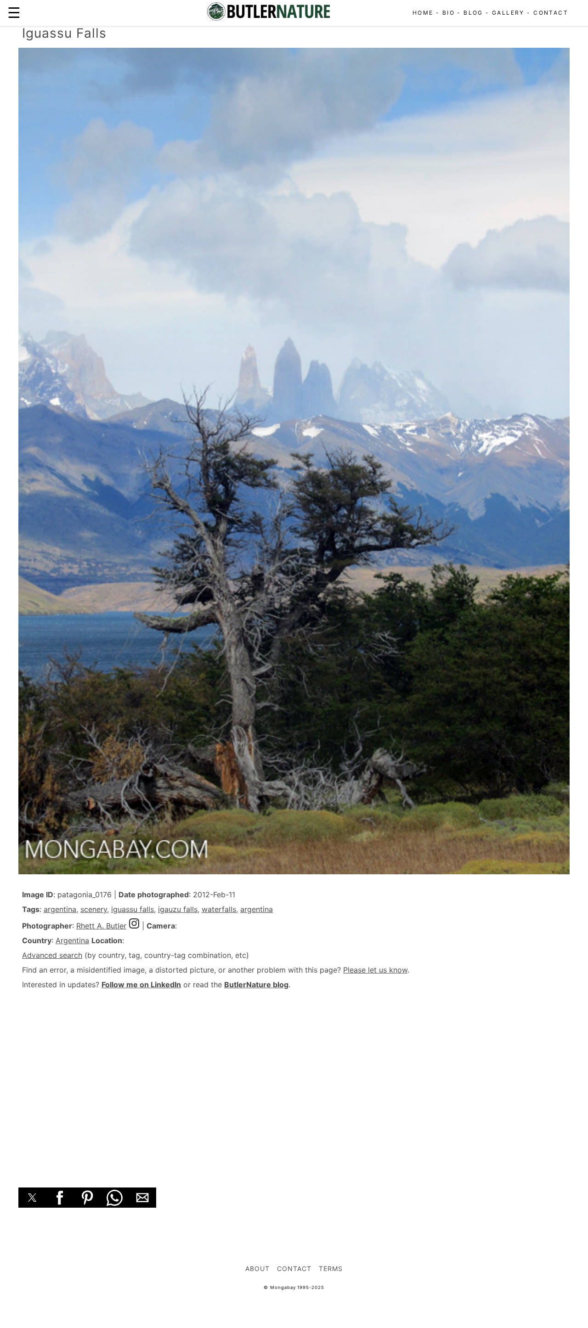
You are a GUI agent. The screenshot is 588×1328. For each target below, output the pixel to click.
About (257, 1268)
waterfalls (219, 909)
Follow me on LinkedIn (141, 984)
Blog (473, 12)
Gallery (508, 12)
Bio (448, 12)
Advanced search (52, 955)
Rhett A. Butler (101, 925)
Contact (550, 12)
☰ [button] (14, 13)
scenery (93, 909)
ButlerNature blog (256, 984)
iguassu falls (132, 909)
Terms (331, 1268)
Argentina (72, 940)
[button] (32, 1197)
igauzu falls (178, 909)
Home (423, 12)
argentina (60, 909)
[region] (294, 1078)
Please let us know (375, 969)
